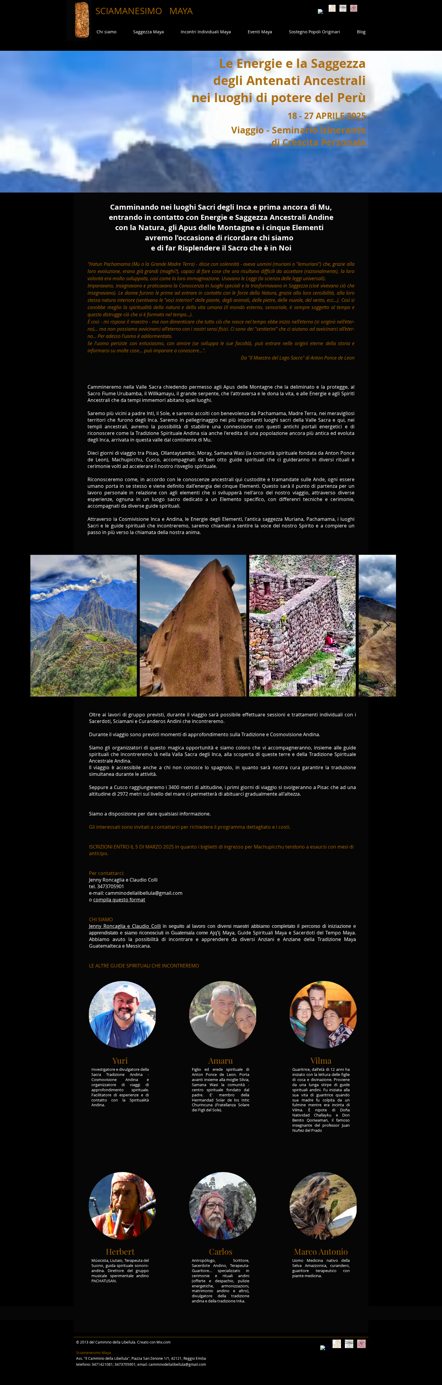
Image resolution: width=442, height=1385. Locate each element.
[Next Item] (385, 626)
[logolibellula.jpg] (342, 8)
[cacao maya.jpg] (332, 8)
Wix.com (163, 1342)
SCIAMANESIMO (129, 11)
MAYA (181, 11)
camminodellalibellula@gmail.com (177, 1364)
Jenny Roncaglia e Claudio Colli (125, 926)
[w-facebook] (321, 12)
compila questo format (119, 899)
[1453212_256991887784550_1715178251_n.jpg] (353, 8)
